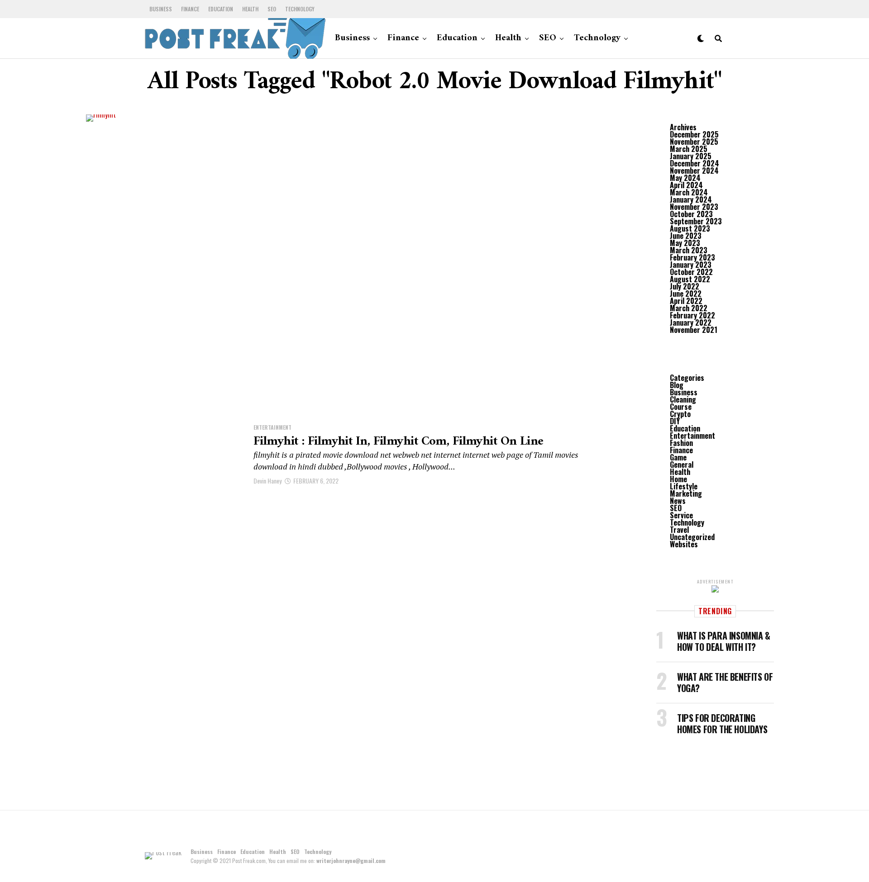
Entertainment (692, 435)
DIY (675, 421)
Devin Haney (267, 480)
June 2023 (686, 235)
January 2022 (690, 322)
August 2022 (690, 279)
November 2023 (694, 206)
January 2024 (691, 199)
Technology (300, 9)
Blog (676, 384)
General (681, 464)
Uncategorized (692, 536)
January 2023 (690, 264)
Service (681, 515)
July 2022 (684, 286)
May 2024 (685, 177)
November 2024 (694, 170)
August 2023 (690, 228)
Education (220, 9)
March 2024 (689, 192)
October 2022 (691, 271)
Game (678, 457)
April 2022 (686, 300)
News (678, 500)
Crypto (680, 413)
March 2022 (688, 308)
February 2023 (692, 257)
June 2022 (686, 293)
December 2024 (694, 163)
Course (681, 406)
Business (160, 9)
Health (250, 9)
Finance (190, 9)
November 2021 (693, 329)
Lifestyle (683, 486)
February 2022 (692, 315)
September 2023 (696, 221)
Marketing (686, 493)
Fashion (681, 442)
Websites (684, 544)
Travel (679, 529)
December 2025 (694, 134)
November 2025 (694, 141)
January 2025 (690, 156)
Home (678, 479)
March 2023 (688, 250)
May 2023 (685, 242)
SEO (271, 9)
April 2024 (686, 185)
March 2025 (688, 148)
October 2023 (691, 214)
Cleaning (683, 399)
